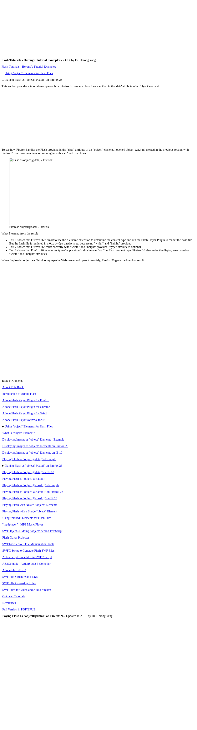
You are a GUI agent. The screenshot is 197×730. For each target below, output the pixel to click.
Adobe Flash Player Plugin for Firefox (25, 400)
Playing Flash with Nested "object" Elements (29, 504)
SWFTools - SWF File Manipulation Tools (28, 544)
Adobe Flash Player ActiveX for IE (23, 420)
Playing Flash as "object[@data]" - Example (29, 459)
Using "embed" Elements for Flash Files (26, 518)
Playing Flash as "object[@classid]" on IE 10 (29, 498)
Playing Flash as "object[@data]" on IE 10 (28, 472)
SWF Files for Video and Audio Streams (26, 589)
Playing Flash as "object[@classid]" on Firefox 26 (32, 491)
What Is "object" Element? (18, 433)
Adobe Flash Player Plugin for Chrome (26, 406)
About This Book (13, 387)
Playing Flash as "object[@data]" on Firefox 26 (33, 465)
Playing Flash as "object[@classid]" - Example (30, 485)
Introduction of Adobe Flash (19, 393)
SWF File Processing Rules (19, 583)
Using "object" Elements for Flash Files (29, 73)
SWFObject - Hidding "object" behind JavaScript (32, 531)
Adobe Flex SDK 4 (14, 570)
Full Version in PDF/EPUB (19, 609)
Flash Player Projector (15, 537)
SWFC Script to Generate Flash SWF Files (28, 550)
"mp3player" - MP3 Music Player (22, 524)
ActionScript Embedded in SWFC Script (27, 557)
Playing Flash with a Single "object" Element (29, 511)
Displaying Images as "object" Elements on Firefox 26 (35, 446)
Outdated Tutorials (13, 596)
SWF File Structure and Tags (20, 576)
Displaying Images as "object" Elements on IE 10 (32, 452)
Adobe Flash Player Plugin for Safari (24, 413)
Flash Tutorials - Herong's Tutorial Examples (29, 66)
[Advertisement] (98, 28)
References (9, 602)
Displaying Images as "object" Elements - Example (33, 439)
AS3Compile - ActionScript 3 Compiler (26, 563)
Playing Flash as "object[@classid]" (24, 478)
